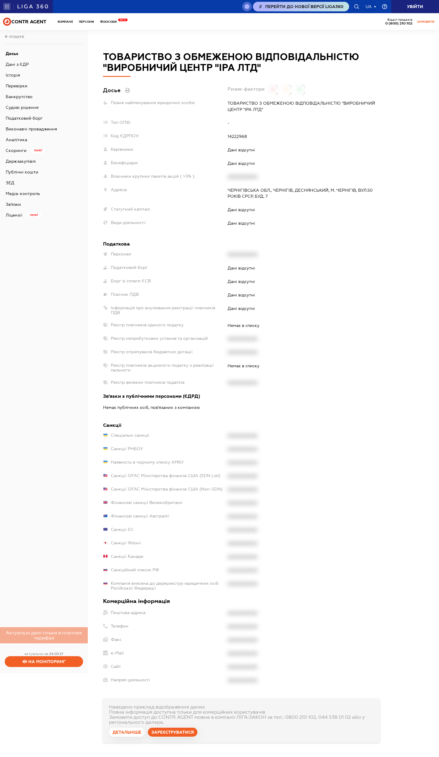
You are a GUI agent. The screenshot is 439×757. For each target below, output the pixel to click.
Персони (86, 21)
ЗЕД (10, 182)
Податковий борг (24, 118)
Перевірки (16, 85)
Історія (13, 75)
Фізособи (110, 21)
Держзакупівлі (21, 161)
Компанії (65, 21)
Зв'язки (13, 204)
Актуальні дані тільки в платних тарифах (44, 635)
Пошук (16, 37)
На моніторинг (46, 661)
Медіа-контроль (23, 193)
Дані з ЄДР (17, 64)
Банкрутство (19, 96)
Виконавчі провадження (31, 129)
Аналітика (16, 139)
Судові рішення (22, 107)
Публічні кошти (22, 172)
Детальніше (127, 732)
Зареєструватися (172, 732)
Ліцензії (14, 215)
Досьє (12, 53)
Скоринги (16, 150)
